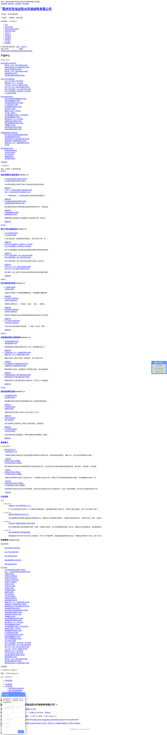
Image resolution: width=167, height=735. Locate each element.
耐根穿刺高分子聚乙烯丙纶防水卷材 (17, 139)
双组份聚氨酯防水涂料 (12, 101)
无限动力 (48, 712)
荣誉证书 (8, 35)
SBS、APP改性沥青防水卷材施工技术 (17, 192)
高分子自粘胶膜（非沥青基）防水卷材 (18, 91)
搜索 (21, 49)
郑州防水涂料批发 (11, 311)
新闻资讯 (8, 39)
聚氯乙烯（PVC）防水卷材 (14, 83)
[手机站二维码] (83, 733)
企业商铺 (4, 4)
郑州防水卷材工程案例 (12, 461)
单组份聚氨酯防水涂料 (12, 117)
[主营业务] (8, 686)
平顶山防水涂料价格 (12, 323)
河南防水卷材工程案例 (12, 472)
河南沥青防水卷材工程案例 (14, 483)
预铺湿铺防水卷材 (11, 73)
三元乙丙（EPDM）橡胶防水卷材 (16, 85)
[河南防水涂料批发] (12, 298)
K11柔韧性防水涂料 (11, 105)
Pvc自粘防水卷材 (10, 93)
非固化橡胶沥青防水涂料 (13, 129)
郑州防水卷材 (27, 51)
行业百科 (4, 497)
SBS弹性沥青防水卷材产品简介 (15, 181)
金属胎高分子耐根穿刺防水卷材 (15, 141)
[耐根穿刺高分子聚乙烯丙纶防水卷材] (18, 375)
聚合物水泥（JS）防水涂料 (14, 119)
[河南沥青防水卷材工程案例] (15, 485)
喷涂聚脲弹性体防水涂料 (13, 107)
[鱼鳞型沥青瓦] (10, 407)
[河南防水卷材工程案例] (13, 474)
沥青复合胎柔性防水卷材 (13, 69)
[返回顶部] (8, 680)
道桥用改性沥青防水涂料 (13, 127)
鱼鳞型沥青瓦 (9, 156)
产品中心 (8, 33)
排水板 (7, 145)
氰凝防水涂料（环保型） (13, 111)
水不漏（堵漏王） (11, 113)
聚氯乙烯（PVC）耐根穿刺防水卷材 (17, 143)
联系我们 (11, 4)
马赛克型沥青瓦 (10, 152)
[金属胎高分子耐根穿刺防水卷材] (16, 364)
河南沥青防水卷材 (16, 51)
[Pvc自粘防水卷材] (11, 233)
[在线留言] (8, 684)
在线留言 (18, 4)
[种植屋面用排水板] (12, 341)
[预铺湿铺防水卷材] (12, 212)
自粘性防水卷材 (10, 31)
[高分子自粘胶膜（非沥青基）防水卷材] (18, 244)
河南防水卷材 (5, 51)
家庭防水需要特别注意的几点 (19, 514)
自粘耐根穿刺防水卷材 (12, 137)
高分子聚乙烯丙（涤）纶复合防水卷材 (18, 89)
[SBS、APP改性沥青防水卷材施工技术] (18, 190)
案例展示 (4, 442)
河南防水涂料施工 (11, 582)
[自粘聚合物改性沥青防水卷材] (15, 201)
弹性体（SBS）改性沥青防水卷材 (16, 65)
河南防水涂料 (9, 289)
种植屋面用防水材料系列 (9, 133)
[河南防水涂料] (10, 287)
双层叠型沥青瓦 (10, 158)
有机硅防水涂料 (10, 109)
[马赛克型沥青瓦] (11, 429)
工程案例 (8, 37)
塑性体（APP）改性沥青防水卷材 (16, 71)
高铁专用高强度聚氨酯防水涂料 (15, 99)
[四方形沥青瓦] (10, 418)
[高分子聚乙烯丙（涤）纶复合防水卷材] (18, 255)
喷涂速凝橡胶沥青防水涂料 (14, 123)
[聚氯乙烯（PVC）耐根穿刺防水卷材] (18, 352)
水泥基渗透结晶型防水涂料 (14, 103)
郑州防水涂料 (9, 588)
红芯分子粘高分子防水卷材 (14, 81)
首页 (6, 25)
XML (35, 709)
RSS (31, 709)
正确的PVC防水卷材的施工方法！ (20, 505)
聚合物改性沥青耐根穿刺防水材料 (16, 135)
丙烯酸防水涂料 (10, 125)
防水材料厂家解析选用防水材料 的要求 (22, 523)
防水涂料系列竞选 (7, 97)
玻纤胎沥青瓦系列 (7, 148)
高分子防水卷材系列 (8, 79)
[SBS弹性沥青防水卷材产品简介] (16, 179)
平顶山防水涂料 (10, 586)
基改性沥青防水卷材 (12, 29)
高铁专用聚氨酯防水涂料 (13, 638)
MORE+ (3, 171)
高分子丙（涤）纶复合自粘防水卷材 (17, 87)
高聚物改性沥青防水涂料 (13, 121)
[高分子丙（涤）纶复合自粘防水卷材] (18, 266)
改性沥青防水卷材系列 (8, 63)
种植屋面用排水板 (11, 343)
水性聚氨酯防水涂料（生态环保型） (17, 115)
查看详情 (8, 188)
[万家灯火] (32, 712)
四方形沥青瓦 (9, 154)
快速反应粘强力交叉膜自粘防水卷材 (17, 67)
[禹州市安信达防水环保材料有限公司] (26, 9)
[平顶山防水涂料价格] (12, 321)
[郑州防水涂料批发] (12, 309)
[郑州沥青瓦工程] (11, 452)
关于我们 (8, 41)
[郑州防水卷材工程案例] (13, 463)
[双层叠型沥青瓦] (11, 395)
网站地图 (26, 4)
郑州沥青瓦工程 (10, 449)
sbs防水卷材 (9, 27)
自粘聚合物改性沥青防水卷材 (15, 75)
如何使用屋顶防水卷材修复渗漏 (19, 532)
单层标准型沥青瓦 (11, 150)
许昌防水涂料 (9, 584)
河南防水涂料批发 (11, 300)
